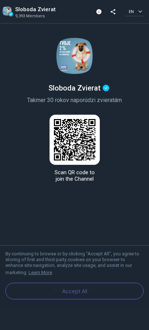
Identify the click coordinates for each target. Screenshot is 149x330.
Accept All (74, 291)
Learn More (40, 272)
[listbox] (134, 11)
